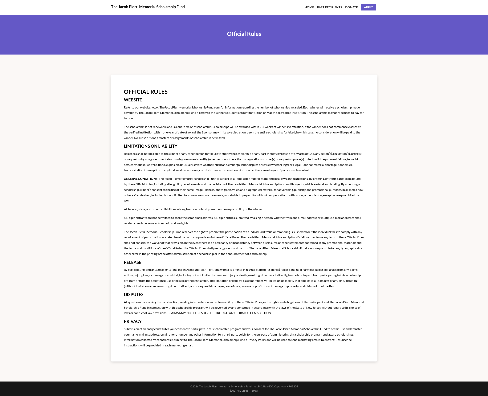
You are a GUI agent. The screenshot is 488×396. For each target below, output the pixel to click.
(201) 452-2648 (239, 390)
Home (309, 7)
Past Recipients (329, 7)
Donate (351, 7)
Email (254, 390)
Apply (368, 7)
